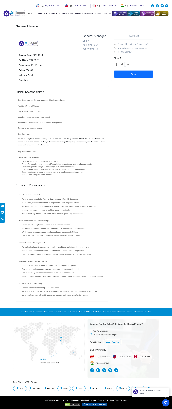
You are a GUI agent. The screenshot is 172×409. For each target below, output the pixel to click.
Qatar (21, 388)
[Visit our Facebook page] (158, 5)
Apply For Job (112, 342)
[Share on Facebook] (116, 64)
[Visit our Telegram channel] (166, 5)
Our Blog (114, 400)
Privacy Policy (104, 400)
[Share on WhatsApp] (153, 5)
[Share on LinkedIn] (127, 64)
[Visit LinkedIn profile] (98, 370)
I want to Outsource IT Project (105, 334)
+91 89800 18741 (136, 6)
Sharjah (65, 388)
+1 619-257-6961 (80, 6)
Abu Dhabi (50, 388)
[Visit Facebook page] (92, 370)
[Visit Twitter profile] (104, 370)
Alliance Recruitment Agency (67, 400)
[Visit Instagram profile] (110, 370)
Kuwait (80, 388)
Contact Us (106, 13)
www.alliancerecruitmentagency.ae (132, 48)
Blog (99, 13)
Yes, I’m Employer (100, 331)
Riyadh (109, 388)
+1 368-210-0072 (108, 6)
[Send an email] (162, 6)
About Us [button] (41, 13)
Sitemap (123, 400)
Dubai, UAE (36, 388)
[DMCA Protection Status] (73, 404)
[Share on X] (122, 64)
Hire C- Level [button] (75, 13)
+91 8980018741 (124, 52)
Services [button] (51, 13)
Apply (133, 74)
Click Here (147, 312)
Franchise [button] (63, 13)
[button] (133, 13)
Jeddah (94, 388)
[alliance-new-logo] (14, 13)
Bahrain (124, 388)
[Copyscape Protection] (94, 404)
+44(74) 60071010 (52, 6)
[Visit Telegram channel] (116, 370)
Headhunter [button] (89, 13)
